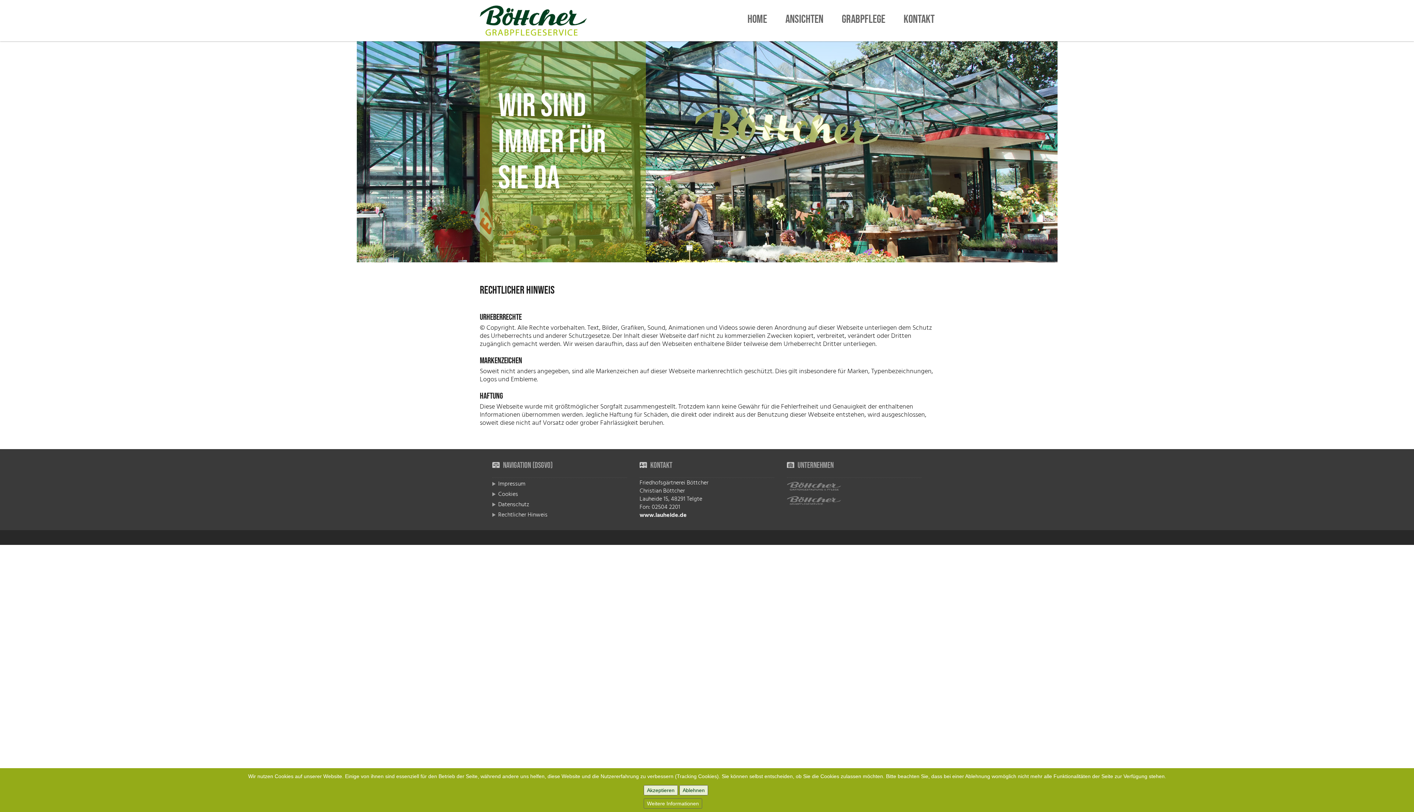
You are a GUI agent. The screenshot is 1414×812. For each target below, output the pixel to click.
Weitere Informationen (673, 803)
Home (757, 20)
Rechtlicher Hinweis (523, 514)
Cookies (508, 494)
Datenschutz (513, 504)
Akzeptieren (661, 790)
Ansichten (804, 20)
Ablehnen (694, 790)
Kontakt (919, 20)
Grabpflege (863, 20)
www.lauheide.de (663, 515)
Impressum (511, 484)
